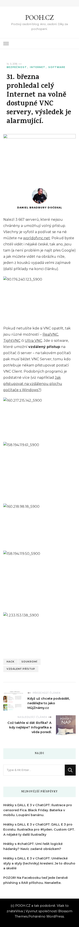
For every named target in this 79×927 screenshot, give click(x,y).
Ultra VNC (33, 340)
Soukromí (29, 661)
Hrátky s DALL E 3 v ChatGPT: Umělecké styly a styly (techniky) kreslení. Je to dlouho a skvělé (39, 863)
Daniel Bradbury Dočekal (39, 207)
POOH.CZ (39, 17)
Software (56, 67)
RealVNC (50, 334)
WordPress (55, 916)
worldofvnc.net (36, 238)
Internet (37, 67)
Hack (10, 661)
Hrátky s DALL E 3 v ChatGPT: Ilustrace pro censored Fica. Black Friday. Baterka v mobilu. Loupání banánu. (37, 810)
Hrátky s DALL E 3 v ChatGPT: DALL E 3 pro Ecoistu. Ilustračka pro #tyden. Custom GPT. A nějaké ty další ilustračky (39, 829)
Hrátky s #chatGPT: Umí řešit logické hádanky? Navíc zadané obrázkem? (33, 846)
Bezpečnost (17, 67)
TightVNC (11, 340)
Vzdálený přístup (21, 669)
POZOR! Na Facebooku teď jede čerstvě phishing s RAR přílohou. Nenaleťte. (35, 880)
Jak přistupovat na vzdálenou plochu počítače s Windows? (32, 383)
